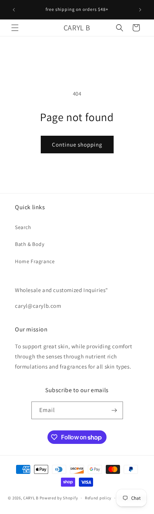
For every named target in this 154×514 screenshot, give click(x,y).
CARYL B (30, 498)
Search (23, 227)
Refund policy (98, 498)
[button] (15, 27)
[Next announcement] (140, 9)
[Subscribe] (114, 410)
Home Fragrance (35, 261)
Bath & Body (29, 244)
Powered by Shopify (59, 498)
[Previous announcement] (14, 9)
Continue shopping (77, 144)
